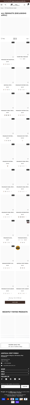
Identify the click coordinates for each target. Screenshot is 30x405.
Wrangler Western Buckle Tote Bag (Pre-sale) (7, 161)
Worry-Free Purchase (22, 56)
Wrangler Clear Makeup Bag (7, 288)
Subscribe (25, 386)
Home (2, 8)
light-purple (9, 191)
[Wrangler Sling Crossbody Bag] (7, 228)
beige (7, 242)
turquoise (9, 89)
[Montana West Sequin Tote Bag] (22, 254)
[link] (8, 335)
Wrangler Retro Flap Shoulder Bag (7, 263)
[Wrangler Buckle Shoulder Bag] (22, 228)
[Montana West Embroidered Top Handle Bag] (7, 75)
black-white (3, 293)
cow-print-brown (9, 268)
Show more (15, 302)
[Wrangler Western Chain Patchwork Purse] (22, 101)
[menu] (1, 5)
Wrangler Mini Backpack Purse (7, 59)
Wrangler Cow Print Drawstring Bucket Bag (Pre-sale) (22, 136)
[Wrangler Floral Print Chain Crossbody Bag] (22, 152)
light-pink (24, 268)
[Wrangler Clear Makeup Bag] (7, 279)
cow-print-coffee (3, 268)
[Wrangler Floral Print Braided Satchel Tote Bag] (7, 177)
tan (5, 89)
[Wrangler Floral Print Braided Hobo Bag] (7, 203)
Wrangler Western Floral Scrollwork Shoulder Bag (22, 85)
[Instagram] (6, 379)
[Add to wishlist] (13, 57)
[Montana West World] (15, 26)
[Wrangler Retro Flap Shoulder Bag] (7, 254)
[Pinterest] (10, 379)
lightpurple (24, 166)
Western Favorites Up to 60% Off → (19, 1)
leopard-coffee (20, 217)
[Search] (5, 5)
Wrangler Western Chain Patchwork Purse (22, 110)
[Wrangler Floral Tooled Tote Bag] (7, 101)
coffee (7, 64)
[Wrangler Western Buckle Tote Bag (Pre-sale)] (7, 152)
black (9, 64)
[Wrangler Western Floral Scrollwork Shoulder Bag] (22, 75)
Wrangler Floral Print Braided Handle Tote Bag (22, 186)
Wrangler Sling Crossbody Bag (7, 237)
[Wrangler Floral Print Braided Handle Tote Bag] (22, 177)
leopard (18, 217)
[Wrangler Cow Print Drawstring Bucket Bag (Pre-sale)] (22, 126)
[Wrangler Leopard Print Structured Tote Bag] (22, 203)
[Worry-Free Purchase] (22, 49)
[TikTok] (15, 379)
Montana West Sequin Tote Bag (22, 263)
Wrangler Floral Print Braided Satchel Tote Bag (7, 186)
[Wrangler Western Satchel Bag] (7, 126)
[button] (14, 39)
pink (7, 217)
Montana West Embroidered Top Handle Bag (7, 85)
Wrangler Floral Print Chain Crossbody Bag (22, 161)
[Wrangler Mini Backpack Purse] (7, 50)
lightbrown (24, 293)
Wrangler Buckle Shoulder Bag (22, 237)
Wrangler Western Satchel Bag (8, 136)
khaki (5, 64)
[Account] (24, 4)
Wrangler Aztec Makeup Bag (22, 288)
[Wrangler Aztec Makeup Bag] (22, 279)
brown (3, 64)
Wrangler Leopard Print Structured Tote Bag (22, 212)
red (7, 89)
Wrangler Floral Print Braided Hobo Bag (8, 212)
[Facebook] (1, 379)
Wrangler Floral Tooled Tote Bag (7, 110)
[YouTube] (19, 379)
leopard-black (7, 293)
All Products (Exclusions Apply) (10, 8)
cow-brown (5, 140)
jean (10, 140)
